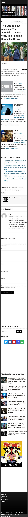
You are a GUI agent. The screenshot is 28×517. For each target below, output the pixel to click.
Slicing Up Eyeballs (19, 198)
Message (3, 249)
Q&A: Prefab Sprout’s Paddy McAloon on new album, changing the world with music (16, 425)
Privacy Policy (4, 499)
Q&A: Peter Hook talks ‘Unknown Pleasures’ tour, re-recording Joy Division (17, 433)
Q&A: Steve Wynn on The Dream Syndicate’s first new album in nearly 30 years (17, 395)
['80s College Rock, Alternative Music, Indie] (14, 10)
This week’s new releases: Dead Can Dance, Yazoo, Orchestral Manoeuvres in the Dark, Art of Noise (15, 178)
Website (3, 278)
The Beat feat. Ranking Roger (13, 190)
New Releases (4, 21)
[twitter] (6, 342)
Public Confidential (19, 187)
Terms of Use (4, 501)
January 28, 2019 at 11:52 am (16, 216)
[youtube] (14, 342)
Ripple (3, 190)
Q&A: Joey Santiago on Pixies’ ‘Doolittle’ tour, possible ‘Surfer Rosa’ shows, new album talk (17, 418)
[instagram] (18, 342)
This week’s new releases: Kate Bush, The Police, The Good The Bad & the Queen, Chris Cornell (15, 167)
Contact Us (4, 496)
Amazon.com (7, 98)
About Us (3, 494)
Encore (6, 187)
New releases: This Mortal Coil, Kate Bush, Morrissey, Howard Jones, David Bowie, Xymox (15, 162)
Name (2, 264)
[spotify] (22, 342)
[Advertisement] (14, 310)
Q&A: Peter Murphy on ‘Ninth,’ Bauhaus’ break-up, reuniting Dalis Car (16, 410)
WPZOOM (9, 516)
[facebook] (10, 342)
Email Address (4, 271)
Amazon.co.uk (14, 98)
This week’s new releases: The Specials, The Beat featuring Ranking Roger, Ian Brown (11, 32)
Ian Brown (11, 187)
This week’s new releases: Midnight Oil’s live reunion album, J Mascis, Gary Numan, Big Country (15, 173)
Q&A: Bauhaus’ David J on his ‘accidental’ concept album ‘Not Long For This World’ (17, 403)
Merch (3, 498)
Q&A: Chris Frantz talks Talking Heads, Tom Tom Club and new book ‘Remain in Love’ (17, 388)
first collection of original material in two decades (20, 91)
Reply (25, 216)
